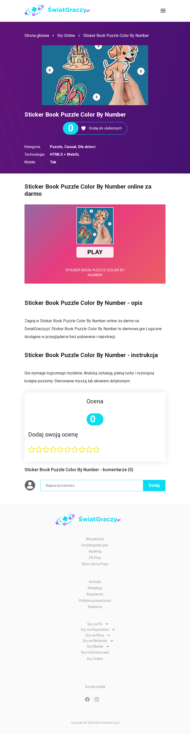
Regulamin (95, 594)
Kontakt (95, 582)
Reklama (95, 607)
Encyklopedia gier (95, 545)
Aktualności (95, 539)
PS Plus (95, 558)
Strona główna (36, 35)
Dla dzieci (86, 147)
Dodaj (154, 485)
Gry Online (66, 35)
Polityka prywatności (95, 601)
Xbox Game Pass (95, 564)
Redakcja (95, 588)
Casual (70, 147)
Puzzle (56, 147)
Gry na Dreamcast (95, 652)
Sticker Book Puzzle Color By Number (116, 35)
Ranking (95, 551)
